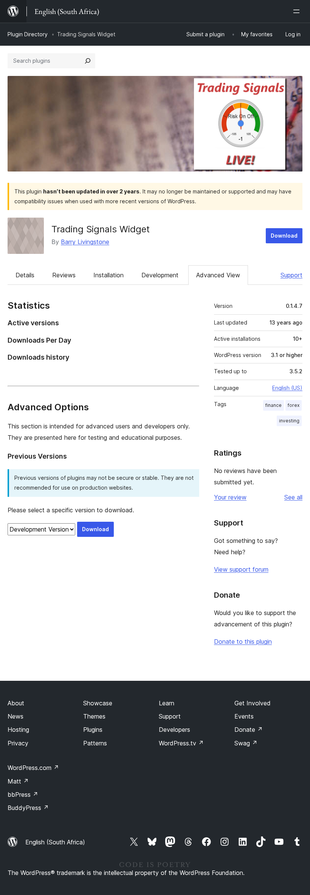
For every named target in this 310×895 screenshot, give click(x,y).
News (15, 716)
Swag (245, 743)
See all (293, 497)
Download (284, 235)
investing (289, 421)
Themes (94, 716)
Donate (248, 729)
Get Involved (252, 703)
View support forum (241, 569)
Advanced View (218, 275)
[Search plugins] (87, 60)
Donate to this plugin (243, 641)
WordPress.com (33, 767)
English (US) (287, 388)
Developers (174, 729)
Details (25, 275)
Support (291, 275)
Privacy (18, 743)
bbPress (23, 794)
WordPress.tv (181, 743)
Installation (108, 275)
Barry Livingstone (85, 242)
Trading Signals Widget (100, 229)
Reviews (64, 275)
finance (273, 405)
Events (244, 716)
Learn (166, 703)
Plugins (92, 729)
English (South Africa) (55, 842)
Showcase (97, 703)
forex (293, 405)
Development (159, 275)
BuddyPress (28, 808)
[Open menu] (298, 11)
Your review (230, 497)
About (16, 703)
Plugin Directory (28, 34)
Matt (18, 781)
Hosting (18, 729)
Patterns (95, 743)
